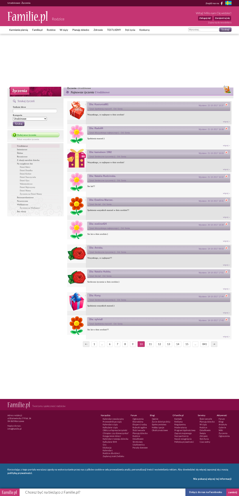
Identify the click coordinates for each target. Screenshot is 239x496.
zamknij (232, 492)
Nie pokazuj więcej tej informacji (212, 478)
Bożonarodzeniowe (25, 197)
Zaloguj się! (205, 18)
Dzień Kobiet (25, 174)
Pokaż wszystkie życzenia (28, 139)
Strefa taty (138, 442)
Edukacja (107, 447)
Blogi (221, 421)
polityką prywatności (19, 473)
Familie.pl (37, 29)
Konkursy (144, 29)
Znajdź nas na (212, 3)
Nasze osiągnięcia (183, 439)
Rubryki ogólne (140, 427)
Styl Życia (204, 439)
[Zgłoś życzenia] (226, 105)
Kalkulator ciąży (110, 427)
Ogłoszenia (138, 419)
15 (186, 344)
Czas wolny (205, 442)
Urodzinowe (22, 146)
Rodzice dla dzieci (111, 453)
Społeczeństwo (159, 424)
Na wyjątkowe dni (25, 164)
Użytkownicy (139, 444)
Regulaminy (180, 424)
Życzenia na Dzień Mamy (31, 194)
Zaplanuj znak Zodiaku (113, 456)
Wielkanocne (22, 204)
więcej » (226, 121)
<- (86, 344)
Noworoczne (22, 201)
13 (168, 344)
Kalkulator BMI (110, 442)
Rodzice (51, 29)
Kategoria (17, 115)
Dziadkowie (138, 439)
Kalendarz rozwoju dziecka (115, 439)
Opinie (155, 419)
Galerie (222, 427)
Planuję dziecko (80, 29)
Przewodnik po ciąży (112, 421)
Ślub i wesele (139, 430)
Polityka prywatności (184, 442)
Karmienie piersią (18, 29)
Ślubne (20, 153)
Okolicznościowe (160, 430)
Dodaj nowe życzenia (26, 135)
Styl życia (130, 29)
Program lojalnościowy (184, 430)
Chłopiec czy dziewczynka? (115, 433)
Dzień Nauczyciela (28, 177)
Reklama (178, 421)
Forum (222, 419)
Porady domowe (140, 447)
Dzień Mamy (25, 190)
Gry (104, 444)
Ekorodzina (138, 421)
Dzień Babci (25, 167)
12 (159, 344)
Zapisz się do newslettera (220, 22)
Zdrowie (98, 29)
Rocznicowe (22, 156)
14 (177, 344)
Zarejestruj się (222, 18)
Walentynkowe (26, 184)
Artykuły (223, 424)
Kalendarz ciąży (110, 424)
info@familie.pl (14, 429)
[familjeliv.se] (228, 3)
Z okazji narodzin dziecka (28, 160)
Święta (203, 433)
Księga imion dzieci (112, 436)
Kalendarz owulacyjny (113, 419)
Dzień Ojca (24, 180)
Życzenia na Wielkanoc (30, 208)
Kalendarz (108, 450)
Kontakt (178, 419)
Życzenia (223, 433)
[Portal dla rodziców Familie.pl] (27, 22)
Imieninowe (22, 149)
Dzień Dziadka (26, 170)
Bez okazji (21, 211)
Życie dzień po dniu (161, 421)
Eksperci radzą (140, 424)
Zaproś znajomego (183, 433)
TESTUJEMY (114, 29)
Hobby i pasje (158, 427)
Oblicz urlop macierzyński (115, 430)
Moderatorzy (180, 427)
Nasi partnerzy (181, 436)
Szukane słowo (19, 107)
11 (150, 344)
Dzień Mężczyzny (27, 187)
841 (204, 344)
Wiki (221, 430)
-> (214, 344)
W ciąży (64, 29)
